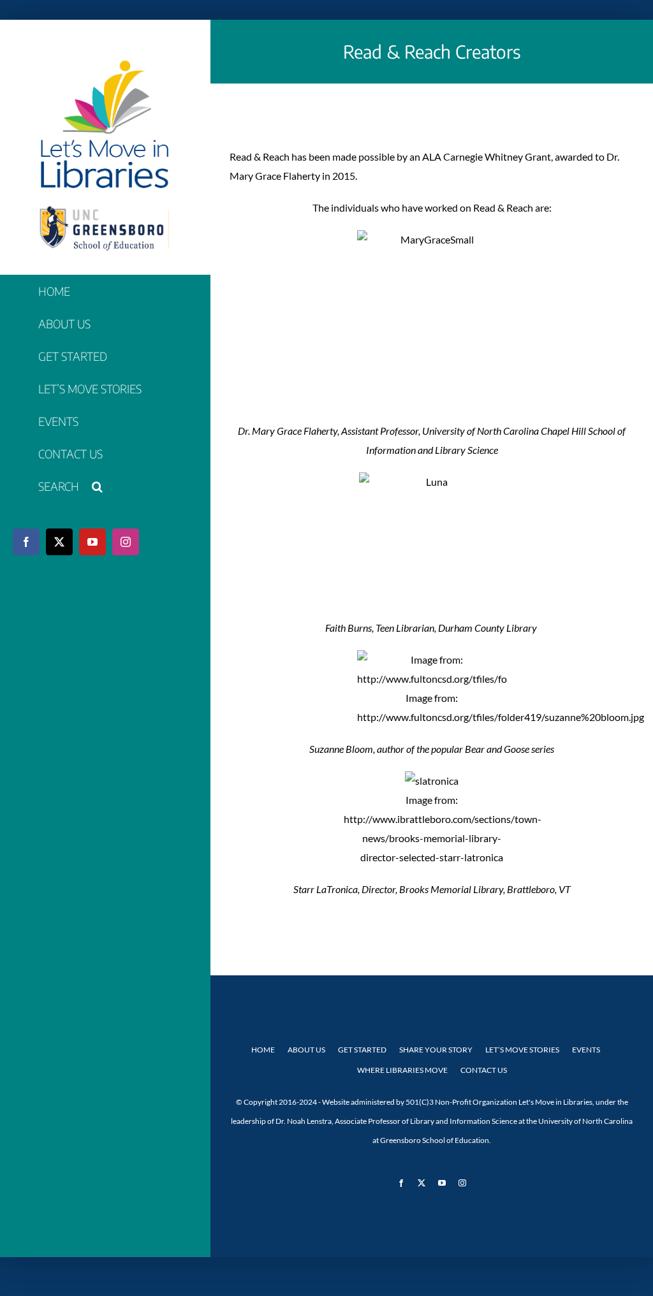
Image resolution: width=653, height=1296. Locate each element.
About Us (306, 1049)
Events (586, 1049)
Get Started (362, 1049)
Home (263, 1049)
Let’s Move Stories (522, 1049)
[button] (105, 486)
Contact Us (483, 1070)
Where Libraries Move (402, 1070)
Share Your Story (436, 1049)
